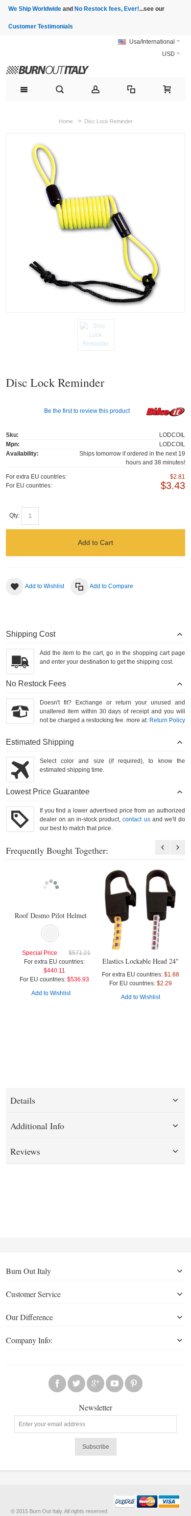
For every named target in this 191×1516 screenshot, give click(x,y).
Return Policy (167, 720)
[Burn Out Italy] (60, 68)
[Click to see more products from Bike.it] (165, 413)
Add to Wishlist (51, 993)
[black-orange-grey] (50, 933)
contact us (136, 819)
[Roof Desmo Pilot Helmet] (51, 886)
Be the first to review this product (87, 410)
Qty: (14, 515)
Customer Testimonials (40, 26)
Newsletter (95, 1407)
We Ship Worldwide (34, 8)
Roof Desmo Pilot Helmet (51, 915)
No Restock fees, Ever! (106, 8)
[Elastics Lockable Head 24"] (140, 909)
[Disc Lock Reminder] (95, 335)
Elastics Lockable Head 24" (140, 961)
